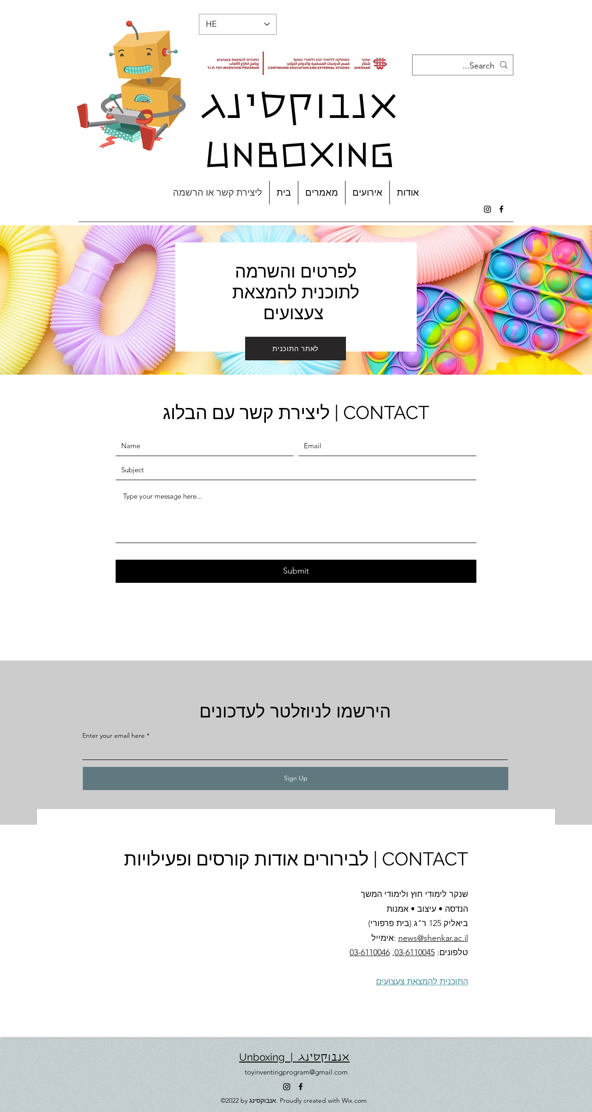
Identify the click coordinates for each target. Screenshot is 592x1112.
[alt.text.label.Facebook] (501, 209)
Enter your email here (113, 735)
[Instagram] (487, 209)
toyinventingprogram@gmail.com (296, 1072)
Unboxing (262, 1057)
